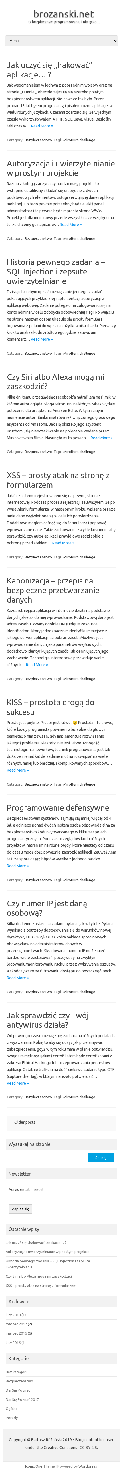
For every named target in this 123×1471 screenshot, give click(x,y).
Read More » (42, 126)
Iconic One (33, 1466)
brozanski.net (63, 13)
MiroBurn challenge (79, 140)
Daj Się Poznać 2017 (22, 1399)
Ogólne (12, 1409)
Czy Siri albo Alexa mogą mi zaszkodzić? (39, 1276)
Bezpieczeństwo (38, 140)
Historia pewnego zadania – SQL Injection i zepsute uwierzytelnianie (56, 271)
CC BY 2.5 (88, 1447)
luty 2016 (13, 1342)
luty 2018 (13, 1315)
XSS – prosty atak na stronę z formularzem (41, 1286)
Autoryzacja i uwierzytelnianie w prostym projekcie (48, 1252)
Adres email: (20, 1189)
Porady (12, 1418)
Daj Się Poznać (18, 1390)
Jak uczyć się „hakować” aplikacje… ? (36, 1242)
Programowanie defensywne (58, 807)
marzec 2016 (16, 1333)
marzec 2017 (16, 1324)
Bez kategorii (16, 1372)
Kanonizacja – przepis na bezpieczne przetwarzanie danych (53, 590)
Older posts (22, 1122)
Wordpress (87, 1466)
